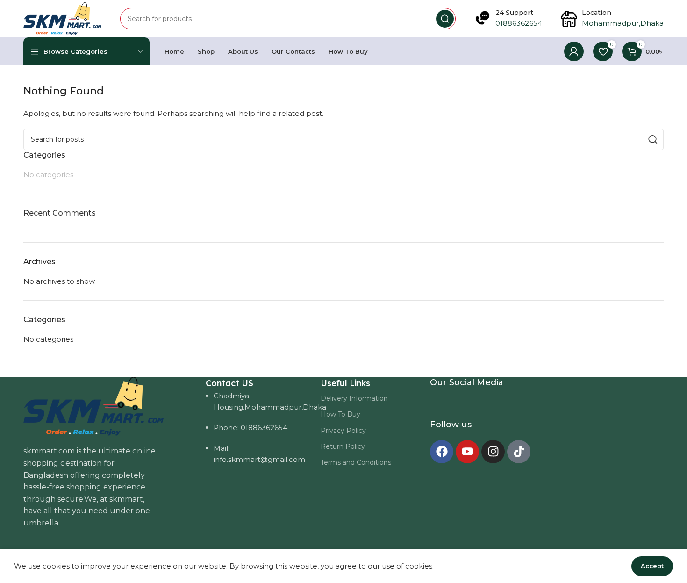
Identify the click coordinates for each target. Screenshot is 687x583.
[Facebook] (441, 451)
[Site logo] (62, 18)
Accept (652, 565)
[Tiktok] (518, 451)
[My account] (573, 51)
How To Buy (340, 414)
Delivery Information (354, 398)
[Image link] (93, 405)
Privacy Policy (343, 430)
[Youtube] (467, 451)
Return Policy (343, 446)
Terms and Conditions (356, 462)
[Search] (445, 19)
